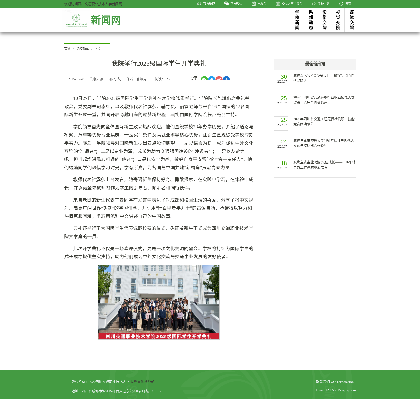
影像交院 (324, 20)
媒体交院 (352, 20)
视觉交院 (338, 20)
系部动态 (311, 20)
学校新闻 (297, 20)
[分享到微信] (204, 78)
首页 (67, 49)
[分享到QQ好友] (211, 78)
